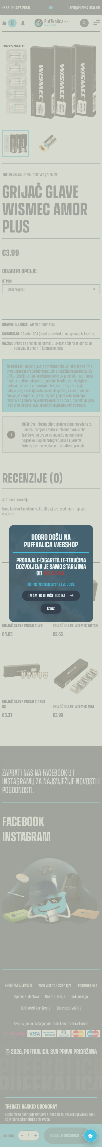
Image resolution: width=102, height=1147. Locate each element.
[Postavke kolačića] (90, 1135)
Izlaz (51, 608)
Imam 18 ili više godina (47, 595)
